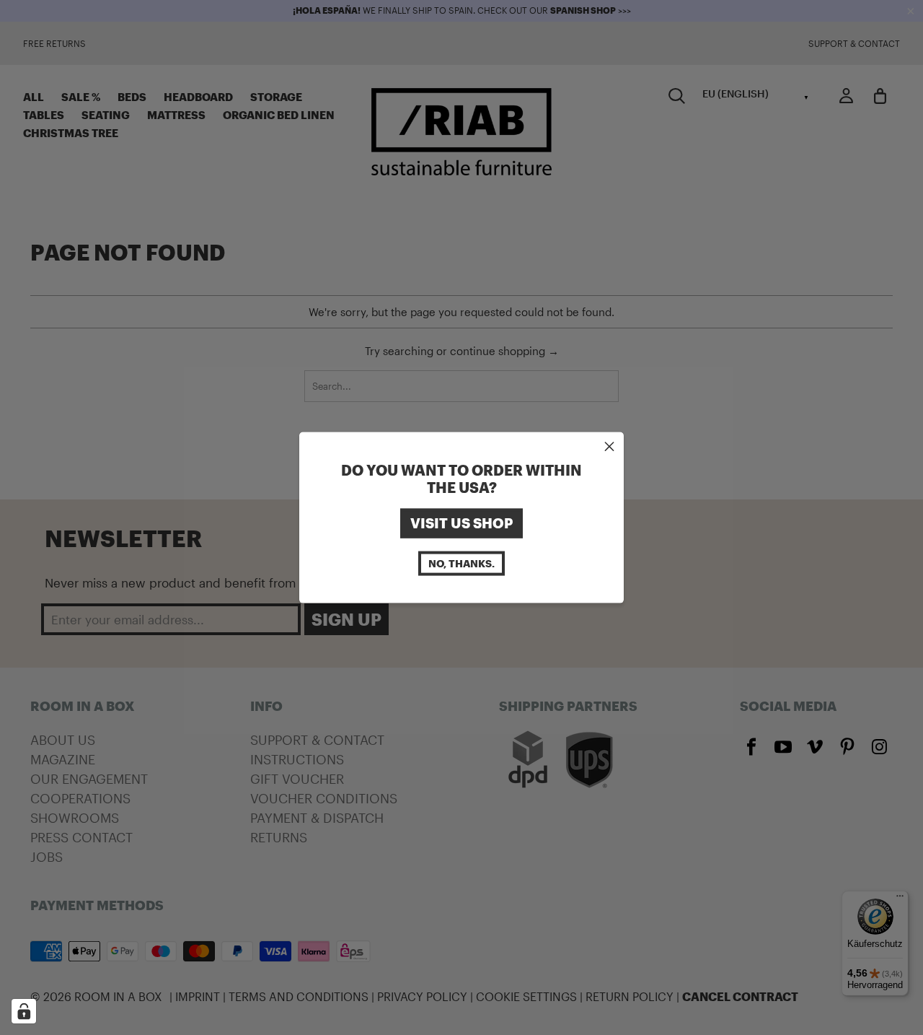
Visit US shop (461, 523)
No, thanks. (461, 562)
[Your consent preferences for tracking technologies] (24, 1011)
